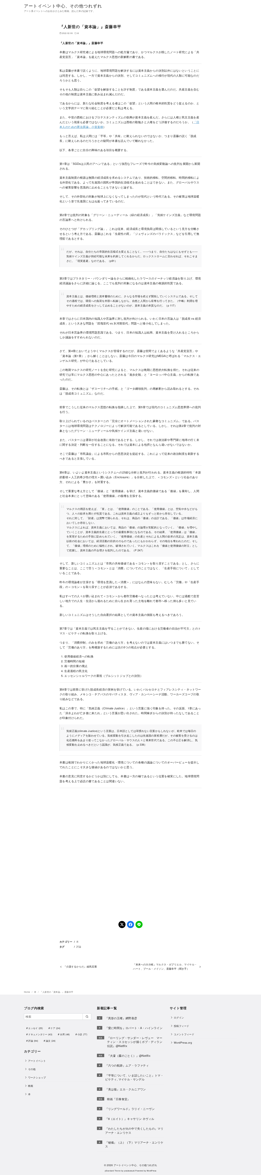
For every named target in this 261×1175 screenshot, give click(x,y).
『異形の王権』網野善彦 (121, 1018)
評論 (78, 946)
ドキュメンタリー (40, 1034)
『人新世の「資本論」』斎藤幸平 (56, 991)
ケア (55, 1028)
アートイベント (37, 1060)
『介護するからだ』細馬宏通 (80, 966)
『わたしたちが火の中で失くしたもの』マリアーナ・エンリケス (134, 1130)
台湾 (65, 1034)
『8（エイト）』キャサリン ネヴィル (129, 1119)
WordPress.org (183, 1042)
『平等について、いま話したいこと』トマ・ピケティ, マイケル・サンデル (134, 1077)
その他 (32, 1069)
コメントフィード (184, 1034)
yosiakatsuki (129, 1170)
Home (27, 991)
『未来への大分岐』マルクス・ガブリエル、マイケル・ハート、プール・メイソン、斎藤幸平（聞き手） (165, 966)
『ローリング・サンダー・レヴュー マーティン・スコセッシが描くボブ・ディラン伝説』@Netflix (134, 1042)
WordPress (151, 1170)
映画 (30, 1086)
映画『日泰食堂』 (118, 1099)
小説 (82, 1034)
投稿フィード (181, 1026)
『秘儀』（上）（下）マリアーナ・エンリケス (134, 1144)
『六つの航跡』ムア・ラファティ (127, 1065)
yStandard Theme (113, 1170)
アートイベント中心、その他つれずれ (63, 5)
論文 (51, 1040)
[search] (87, 1016)
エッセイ (35, 1028)
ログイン (179, 1017)
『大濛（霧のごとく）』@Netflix (129, 1056)
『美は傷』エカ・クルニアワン (125, 1089)
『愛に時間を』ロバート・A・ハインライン (133, 1028)
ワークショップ (37, 1077)
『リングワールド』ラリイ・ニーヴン (130, 1109)
